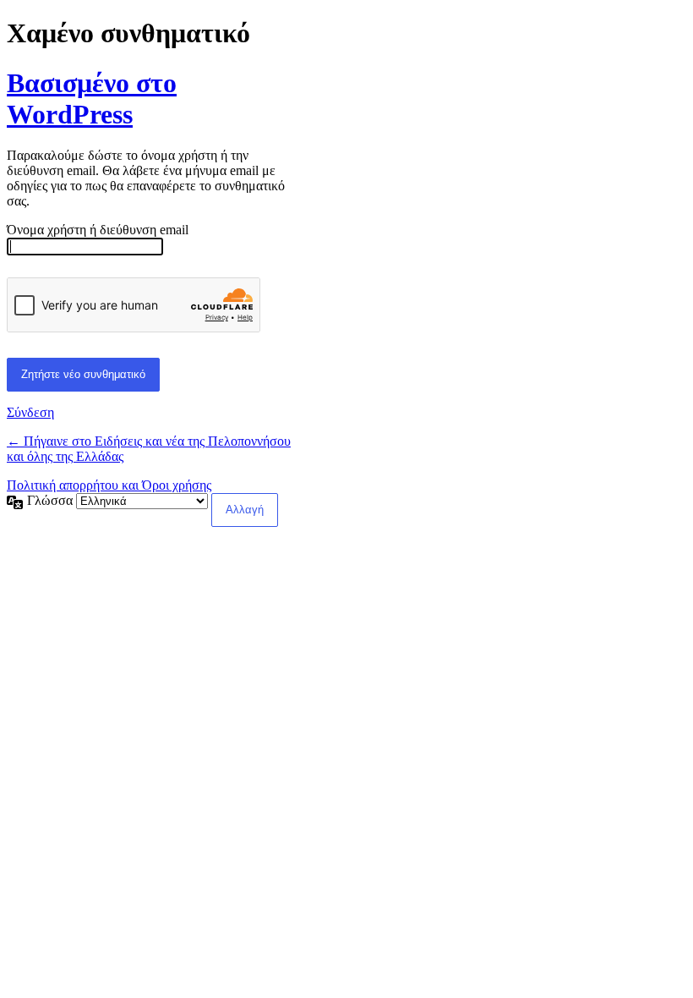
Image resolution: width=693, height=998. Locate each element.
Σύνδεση (30, 412)
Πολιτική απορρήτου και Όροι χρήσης (109, 485)
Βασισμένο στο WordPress (92, 98)
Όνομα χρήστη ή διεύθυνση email (97, 229)
